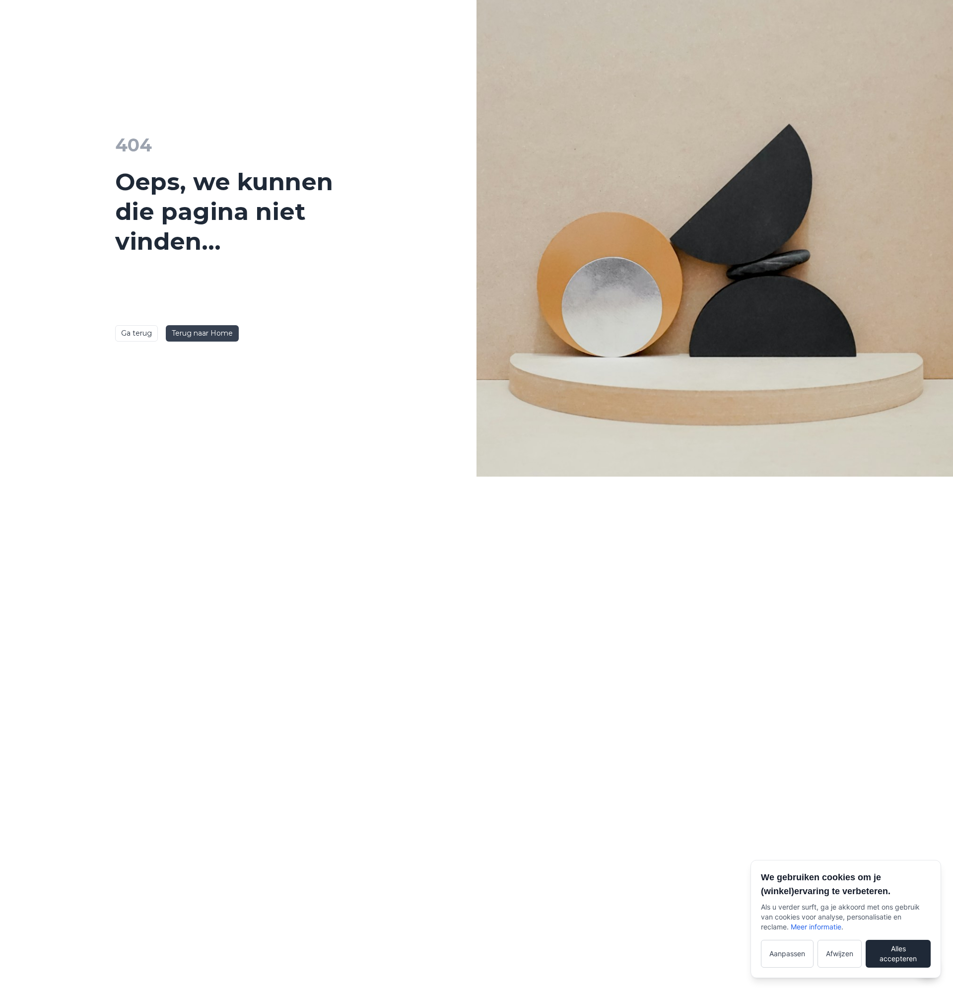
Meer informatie (816, 926)
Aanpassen (787, 953)
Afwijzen (839, 953)
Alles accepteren (898, 953)
